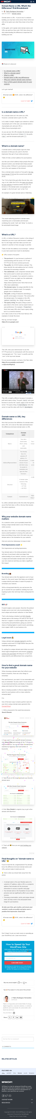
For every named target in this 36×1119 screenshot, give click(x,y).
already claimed (20, 641)
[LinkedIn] (14, 1013)
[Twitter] (6, 1096)
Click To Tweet (26, 101)
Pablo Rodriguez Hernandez (14, 11)
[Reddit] (20, 1017)
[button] (32, 1099)
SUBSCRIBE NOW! (17, 963)
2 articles (14, 999)
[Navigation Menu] (31, 2)
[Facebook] (13, 1017)
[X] (9, 1017)
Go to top (31, 853)
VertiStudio (25, 1114)
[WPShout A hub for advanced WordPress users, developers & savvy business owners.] (6, 1)
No (26, 982)
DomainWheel (6, 706)
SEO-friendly (27, 616)
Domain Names (16, 14)
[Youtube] (9, 1096)
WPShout (22, 1112)
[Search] (33, 1)
